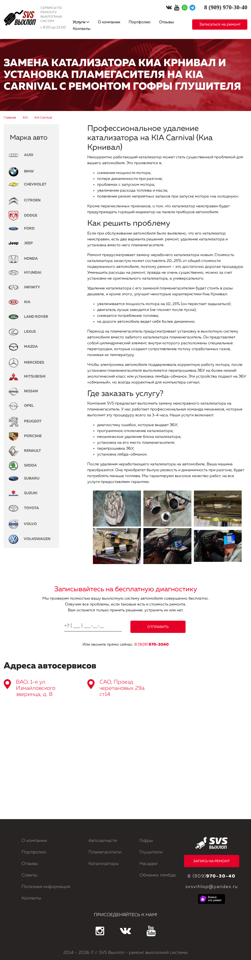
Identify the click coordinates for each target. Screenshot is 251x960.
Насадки (148, 864)
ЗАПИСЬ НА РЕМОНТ (211, 861)
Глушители (151, 852)
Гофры (146, 840)
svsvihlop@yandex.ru (212, 887)
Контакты (81, 29)
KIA (26, 302)
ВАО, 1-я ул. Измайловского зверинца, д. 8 (35, 688)
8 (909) (151, 645)
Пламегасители (105, 852)
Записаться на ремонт (219, 24)
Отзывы (166, 22)
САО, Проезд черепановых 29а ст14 (122, 688)
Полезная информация (46, 887)
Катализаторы (103, 864)
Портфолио (140, 22)
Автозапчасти (102, 840)
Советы (29, 875)
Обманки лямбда (157, 875)
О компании (109, 22)
